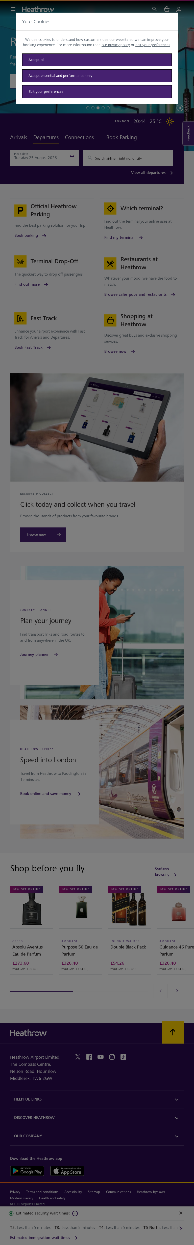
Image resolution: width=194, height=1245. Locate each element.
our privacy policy (116, 44)
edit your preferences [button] (152, 44)
